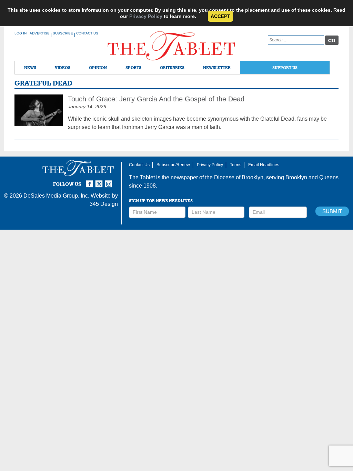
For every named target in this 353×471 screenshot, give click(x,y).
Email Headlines (263, 164)
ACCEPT (220, 16)
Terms (235, 164)
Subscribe (63, 33)
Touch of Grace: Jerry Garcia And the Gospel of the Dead (156, 99)
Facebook (90, 181)
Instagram (109, 181)
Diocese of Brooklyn (238, 177)
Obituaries (172, 67)
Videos (62, 67)
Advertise (40, 33)
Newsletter (217, 67)
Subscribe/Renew (173, 164)
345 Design (104, 204)
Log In (20, 33)
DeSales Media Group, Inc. (56, 196)
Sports (133, 67)
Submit (332, 211)
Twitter (100, 181)
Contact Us (87, 33)
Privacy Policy (145, 16)
